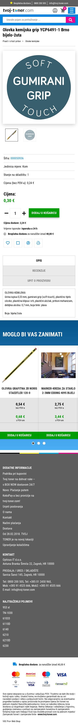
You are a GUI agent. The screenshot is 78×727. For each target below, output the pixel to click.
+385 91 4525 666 (19, 585)
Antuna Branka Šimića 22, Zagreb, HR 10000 (28, 563)
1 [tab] (33, 443)
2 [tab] (38, 443)
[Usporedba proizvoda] (18, 243)
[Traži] (70, 20)
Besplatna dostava (22, 3)
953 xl (6, 607)
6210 (6, 635)
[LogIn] (55, 10)
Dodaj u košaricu (44, 213)
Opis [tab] (39, 260)
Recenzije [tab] (39, 270)
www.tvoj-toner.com (47, 714)
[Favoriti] (8, 243)
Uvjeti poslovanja (13, 506)
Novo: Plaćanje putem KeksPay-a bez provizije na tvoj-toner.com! (18, 495)
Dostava (7, 528)
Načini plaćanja (12, 523)
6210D (6, 640)
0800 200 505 (40, 3)
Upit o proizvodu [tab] (39, 280)
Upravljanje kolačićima (16, 545)
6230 (6, 646)
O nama (7, 512)
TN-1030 (8, 613)
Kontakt (7, 517)
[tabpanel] (19, 392)
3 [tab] (44, 443)
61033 (6, 618)
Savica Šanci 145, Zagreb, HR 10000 (24, 574)
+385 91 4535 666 (50, 585)
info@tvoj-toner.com (58, 3)
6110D (6, 624)
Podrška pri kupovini (14, 473)
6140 (6, 629)
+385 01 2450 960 (40, 581)
